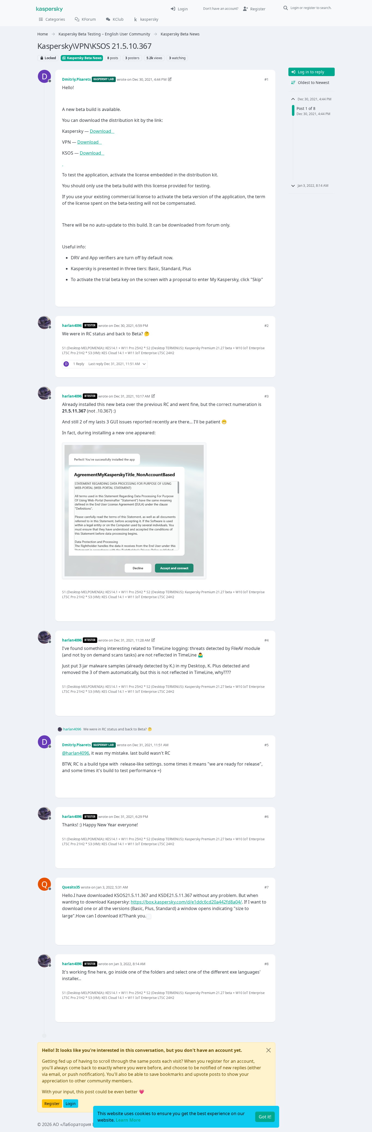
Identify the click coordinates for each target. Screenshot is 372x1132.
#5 (266, 744)
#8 (266, 963)
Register (52, 1103)
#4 (266, 640)
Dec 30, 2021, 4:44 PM (149, 79)
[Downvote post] (264, 293)
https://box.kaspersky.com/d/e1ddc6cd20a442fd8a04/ (186, 902)
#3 (266, 396)
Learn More (128, 1120)
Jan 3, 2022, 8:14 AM (129, 963)
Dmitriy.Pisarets (76, 79)
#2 (266, 325)
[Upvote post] (245, 293)
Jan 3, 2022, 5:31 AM (112, 887)
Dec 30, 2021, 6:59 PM (131, 325)
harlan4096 (72, 325)
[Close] (268, 1050)
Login (71, 1103)
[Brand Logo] (49, 8)
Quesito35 (71, 887)
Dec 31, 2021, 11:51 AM (150, 744)
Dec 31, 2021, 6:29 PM (131, 816)
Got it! (265, 1117)
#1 (266, 79)
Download (102, 131)
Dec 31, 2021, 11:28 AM (132, 640)
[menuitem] (179, 8)
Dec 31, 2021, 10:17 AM (132, 396)
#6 (266, 816)
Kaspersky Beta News (84, 58)
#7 (266, 887)
